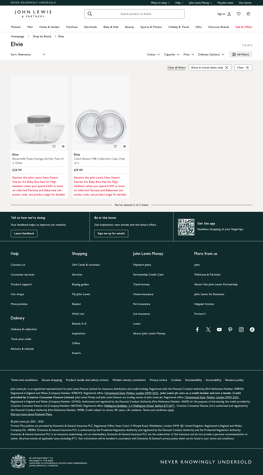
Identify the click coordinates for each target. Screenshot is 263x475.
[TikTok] (252, 331)
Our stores (245, 2)
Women (16, 27)
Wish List (78, 314)
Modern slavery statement (129, 380)
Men (30, 27)
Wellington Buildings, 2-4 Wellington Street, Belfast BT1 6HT (139, 405)
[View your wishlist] (238, 13)
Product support (21, 284)
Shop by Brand (42, 36)
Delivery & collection (24, 329)
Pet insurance (141, 304)
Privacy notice (158, 380)
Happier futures (204, 304)
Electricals (90, 27)
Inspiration (78, 333)
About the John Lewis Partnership (216, 284)
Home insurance (143, 294)
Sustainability (193, 380)
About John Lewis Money (149, 333)
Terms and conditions (24, 380)
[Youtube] (219, 331)
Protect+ (200, 314)
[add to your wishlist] (54, 146)
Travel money (141, 284)
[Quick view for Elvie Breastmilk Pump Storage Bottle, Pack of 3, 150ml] (63, 146)
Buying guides (80, 284)
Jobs (197, 264)
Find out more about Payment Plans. (31, 414)
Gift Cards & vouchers (86, 264)
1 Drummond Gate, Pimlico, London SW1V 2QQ (131, 393)
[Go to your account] (229, 13)
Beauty (129, 27)
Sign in (221, 14)
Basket (76, 304)
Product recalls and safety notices (87, 380)
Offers (76, 343)
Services (77, 274)
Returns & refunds (22, 349)
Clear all (177, 67)
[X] (208, 331)
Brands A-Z (79, 323)
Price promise (19, 304)
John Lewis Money (199, 2)
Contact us (18, 264)
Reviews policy (234, 380)
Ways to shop (159, 2)
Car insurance (141, 314)
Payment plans (142, 264)
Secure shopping (52, 380)
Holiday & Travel (178, 27)
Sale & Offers (243, 27)
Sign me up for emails (111, 233)
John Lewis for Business (209, 294)
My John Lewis (225, 2)
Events (76, 353)
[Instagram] (241, 331)
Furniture (72, 27)
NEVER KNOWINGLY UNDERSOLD (33, 2)
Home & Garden (49, 27)
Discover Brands (218, 27)
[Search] (89, 13)
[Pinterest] (230, 331)
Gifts (198, 27)
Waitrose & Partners (207, 274)
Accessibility (213, 380)
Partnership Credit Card (148, 274)
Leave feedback (24, 233)
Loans (137, 323)
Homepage (17, 36)
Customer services (22, 274)
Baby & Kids (111, 27)
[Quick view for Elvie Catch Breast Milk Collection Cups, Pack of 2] (124, 146)
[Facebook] (197, 331)
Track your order (21, 339)
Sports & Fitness (151, 27)
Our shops (17, 294)
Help (178, 2)
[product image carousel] (39, 113)
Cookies (176, 380)
